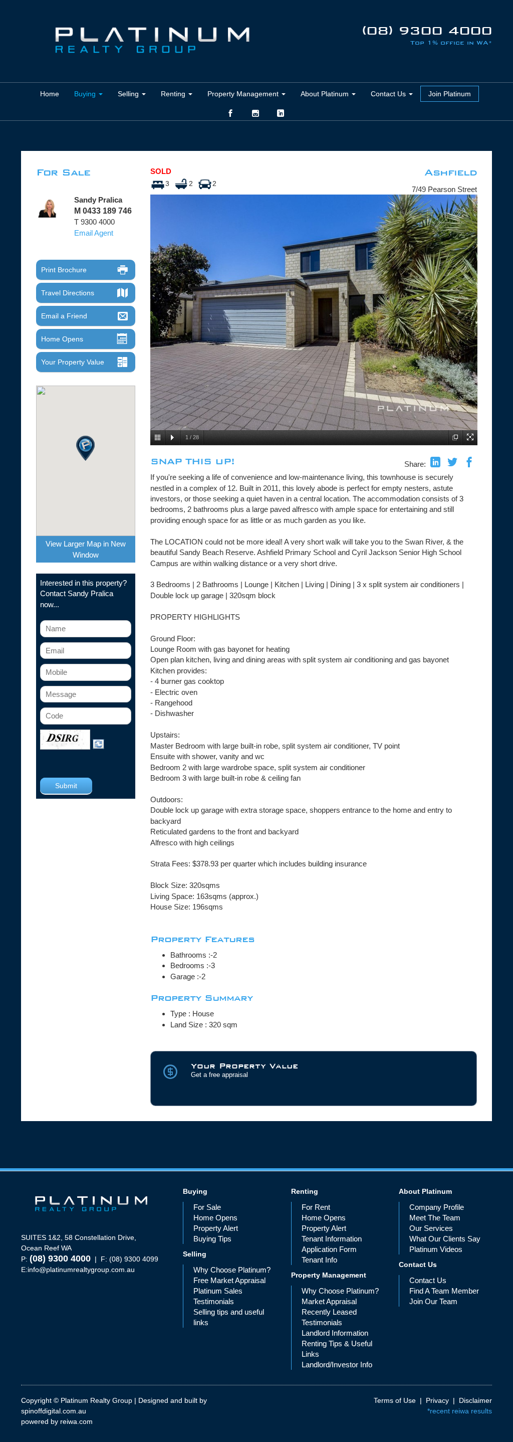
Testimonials (213, 1301)
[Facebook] (469, 463)
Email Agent (93, 233)
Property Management (244, 94)
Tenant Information (332, 1238)
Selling (129, 94)
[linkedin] (435, 463)
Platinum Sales (217, 1291)
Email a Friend (64, 316)
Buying (86, 94)
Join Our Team (433, 1301)
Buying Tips (212, 1238)
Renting (174, 94)
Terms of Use (395, 1400)
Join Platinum (449, 94)
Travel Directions (67, 293)
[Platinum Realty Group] (152, 40)
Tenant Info (319, 1259)
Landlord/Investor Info (337, 1364)
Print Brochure (64, 270)
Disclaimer (475, 1400)
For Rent (316, 1207)
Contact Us (389, 94)
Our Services (431, 1228)
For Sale (207, 1207)
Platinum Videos (435, 1249)
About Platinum (326, 94)
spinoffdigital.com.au (53, 1411)
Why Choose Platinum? (232, 1270)
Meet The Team (434, 1217)
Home (49, 94)
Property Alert (215, 1228)
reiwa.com (76, 1421)
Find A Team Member (444, 1291)
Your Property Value (72, 362)
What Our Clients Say (444, 1238)
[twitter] (452, 463)
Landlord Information (335, 1333)
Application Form (329, 1249)
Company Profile (436, 1207)
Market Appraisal (329, 1301)
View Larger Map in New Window (86, 549)
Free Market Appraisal (229, 1280)
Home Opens (62, 339)
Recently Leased (329, 1312)
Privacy (437, 1400)
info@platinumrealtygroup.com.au (81, 1270)
